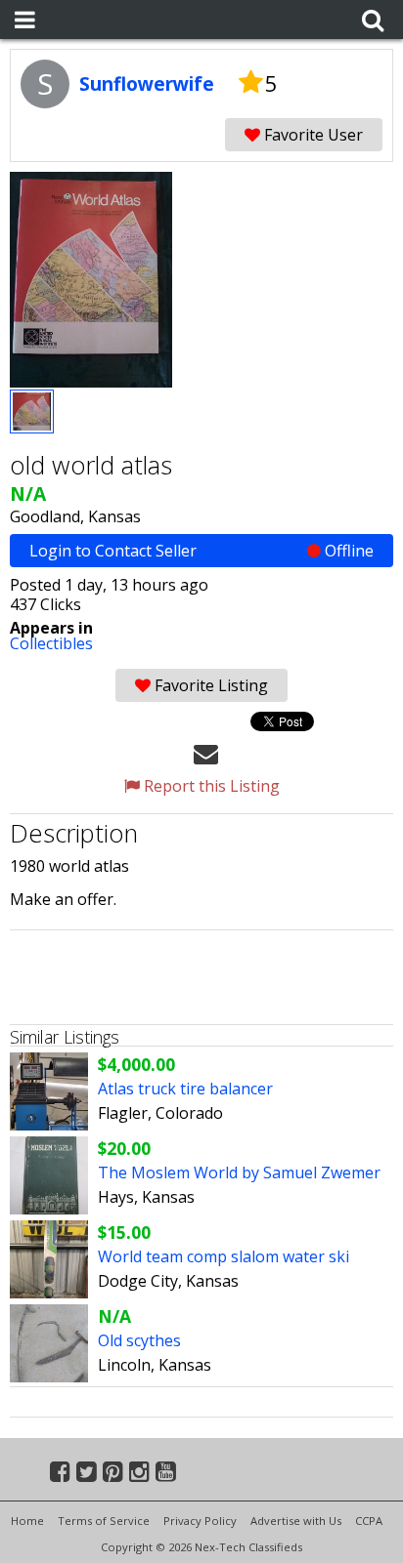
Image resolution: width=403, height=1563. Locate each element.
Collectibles (51, 643)
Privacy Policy (200, 1520)
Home (27, 1520)
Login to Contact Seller (201, 550)
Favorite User (311, 134)
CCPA (368, 1520)
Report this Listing (210, 786)
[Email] (206, 752)
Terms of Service (104, 1520)
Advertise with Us (295, 1520)
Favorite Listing (209, 685)
